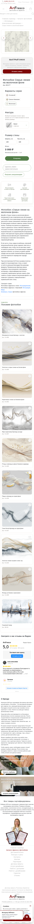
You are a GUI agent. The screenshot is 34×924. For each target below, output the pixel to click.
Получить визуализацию (13, 174)
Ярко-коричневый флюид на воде (12, 432)
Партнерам (17, 861)
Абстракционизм (25, 285)
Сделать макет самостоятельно (11, 168)
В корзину (17, 158)
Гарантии (17, 873)
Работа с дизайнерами (17, 871)
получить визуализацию (10, 793)
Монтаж (17, 859)
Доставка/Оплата (17, 852)
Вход (19, 2)
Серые (10, 292)
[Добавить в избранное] (30, 311)
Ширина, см (9, 139)
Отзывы (17, 875)
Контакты (17, 857)
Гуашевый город (7, 625)
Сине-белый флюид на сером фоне (12, 528)
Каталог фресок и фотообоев (17, 850)
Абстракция (26, 287)
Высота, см (21, 139)
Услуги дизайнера (17, 866)
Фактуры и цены (17, 855)
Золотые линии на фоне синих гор (12, 560)
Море (3, 290)
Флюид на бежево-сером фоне (11, 593)
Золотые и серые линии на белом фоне (14, 367)
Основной (12, 95)
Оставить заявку (17, 71)
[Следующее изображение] (30, 38)
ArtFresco (17, 691)
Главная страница (17, 848)
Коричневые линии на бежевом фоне (13, 399)
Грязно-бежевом (14, 99)
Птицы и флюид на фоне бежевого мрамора (15, 464)
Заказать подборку (9, 772)
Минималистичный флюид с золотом (13, 335)
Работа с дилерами (17, 868)
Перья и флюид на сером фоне (11, 496)
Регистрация (25, 2)
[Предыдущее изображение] (4, 38)
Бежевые (4, 292)
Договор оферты (17, 864)
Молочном (12, 103)
